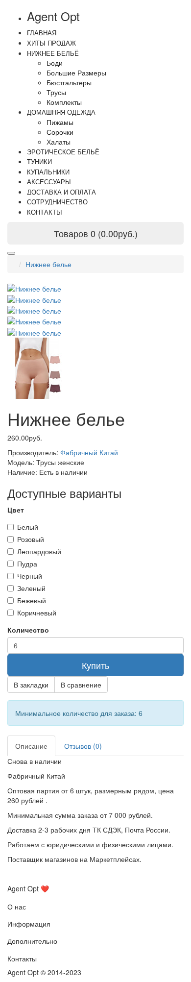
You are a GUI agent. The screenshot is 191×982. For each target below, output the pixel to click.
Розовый (30, 539)
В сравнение (81, 684)
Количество (28, 630)
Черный (29, 576)
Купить (95, 665)
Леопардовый (39, 551)
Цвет (15, 510)
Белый (27, 527)
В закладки (31, 684)
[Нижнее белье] (34, 298)
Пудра (27, 563)
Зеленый (31, 588)
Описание (31, 746)
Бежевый (31, 600)
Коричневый (36, 612)
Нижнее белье (48, 264)
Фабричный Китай (89, 452)
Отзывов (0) (83, 746)
